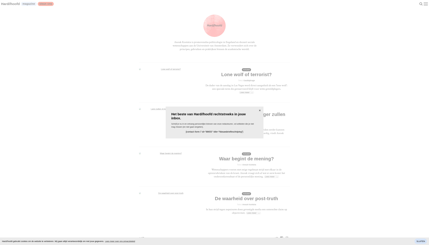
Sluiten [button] (420, 241)
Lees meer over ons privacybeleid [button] (120, 241)
